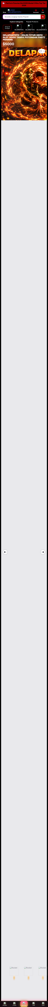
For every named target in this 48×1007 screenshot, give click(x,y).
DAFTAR (24, 1005)
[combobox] (22, 17)
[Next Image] (43, 552)
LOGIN (14, 1005)
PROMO (5, 1005)
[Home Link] (16, 11)
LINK (33, 1005)
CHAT (43, 1005)
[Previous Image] (5, 552)
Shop (4, 12)
